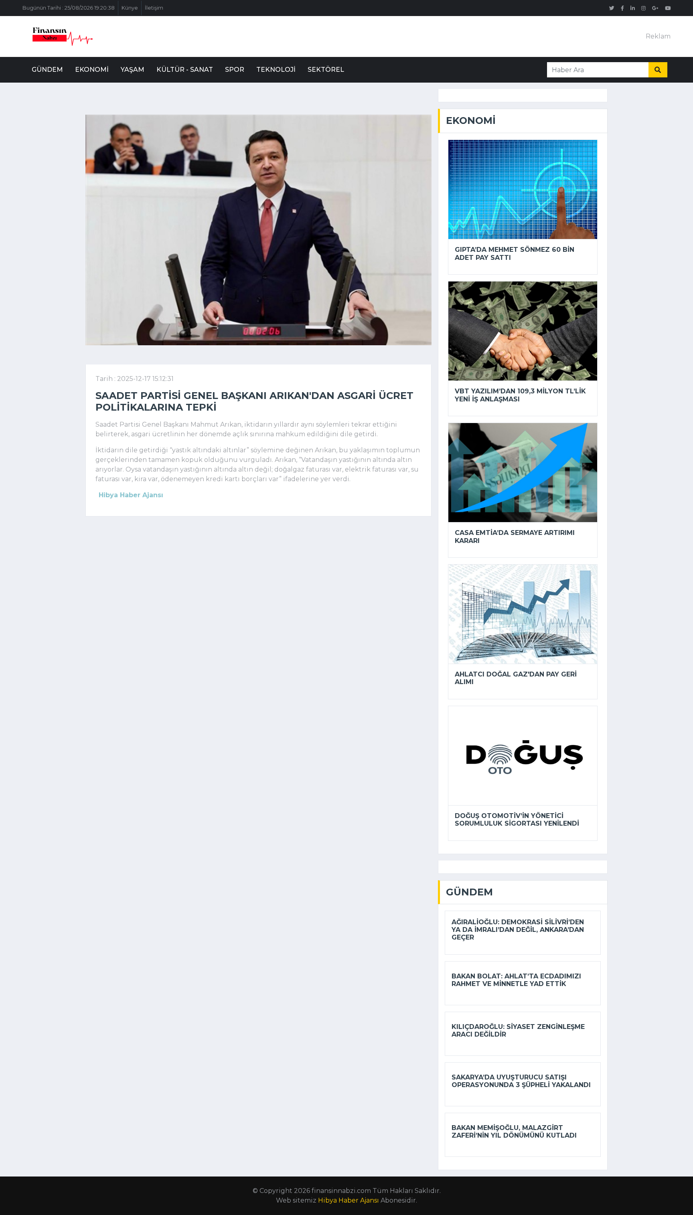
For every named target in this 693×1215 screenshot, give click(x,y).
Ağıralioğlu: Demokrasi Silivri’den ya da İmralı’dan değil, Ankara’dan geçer (518, 929)
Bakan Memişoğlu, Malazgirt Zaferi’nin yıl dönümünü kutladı (514, 1131)
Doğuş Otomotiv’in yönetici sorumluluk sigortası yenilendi (517, 819)
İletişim (154, 8)
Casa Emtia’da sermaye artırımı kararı (515, 536)
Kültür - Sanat (184, 69)
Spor (234, 69)
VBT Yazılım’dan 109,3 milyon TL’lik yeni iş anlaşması (520, 395)
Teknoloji (276, 69)
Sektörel (326, 69)
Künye (130, 8)
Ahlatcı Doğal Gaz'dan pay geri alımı (516, 678)
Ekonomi (92, 69)
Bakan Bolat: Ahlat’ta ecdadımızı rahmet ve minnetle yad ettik (516, 980)
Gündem (47, 69)
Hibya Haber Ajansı (348, 1200)
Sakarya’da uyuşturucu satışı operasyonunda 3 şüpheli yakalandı (521, 1081)
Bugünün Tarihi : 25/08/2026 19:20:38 (68, 8)
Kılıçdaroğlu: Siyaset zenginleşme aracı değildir (518, 1030)
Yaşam (132, 69)
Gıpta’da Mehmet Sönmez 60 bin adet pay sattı (514, 253)
